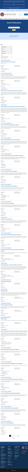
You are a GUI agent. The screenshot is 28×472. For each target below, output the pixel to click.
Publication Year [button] (3, 53)
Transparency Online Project (3, 467)
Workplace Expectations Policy (10, 461)
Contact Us (24, 453)
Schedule (8, 10)
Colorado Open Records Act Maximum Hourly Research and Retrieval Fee (3, 454)
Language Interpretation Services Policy (9, 449)
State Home (2, 464)
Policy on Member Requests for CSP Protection (17, 456)
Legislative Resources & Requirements (3, 458)
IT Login (16, 458)
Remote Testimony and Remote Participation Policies (10, 452)
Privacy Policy (9, 457)
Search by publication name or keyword (14, 26)
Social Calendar (17, 450)
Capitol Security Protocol (3, 451)
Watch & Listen (25, 10)
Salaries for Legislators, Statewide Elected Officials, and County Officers (3, 461)
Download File (3, 86)
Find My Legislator (19, 10)
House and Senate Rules (17, 453)
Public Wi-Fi (9, 459)
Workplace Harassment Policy (10, 464)
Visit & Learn (13, 10)
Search (26, 14)
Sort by (2, 55)
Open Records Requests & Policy (10, 455)
